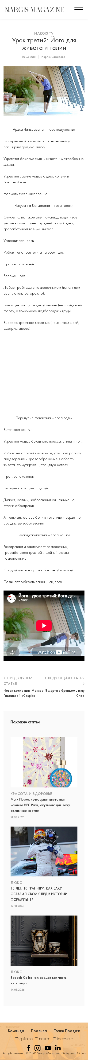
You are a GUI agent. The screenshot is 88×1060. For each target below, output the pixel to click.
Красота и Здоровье (31, 793)
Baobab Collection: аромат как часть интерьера (38, 980)
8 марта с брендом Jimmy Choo (64, 693)
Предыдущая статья (18, 681)
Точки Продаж (67, 1030)
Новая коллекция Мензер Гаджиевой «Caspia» (23, 693)
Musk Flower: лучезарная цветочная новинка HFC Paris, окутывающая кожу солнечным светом (40, 805)
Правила (39, 1030)
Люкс (16, 882)
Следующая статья (64, 678)
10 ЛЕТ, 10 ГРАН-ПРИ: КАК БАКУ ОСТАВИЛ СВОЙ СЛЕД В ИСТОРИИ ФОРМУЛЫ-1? (39, 894)
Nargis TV (44, 33)
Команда (16, 1030)
